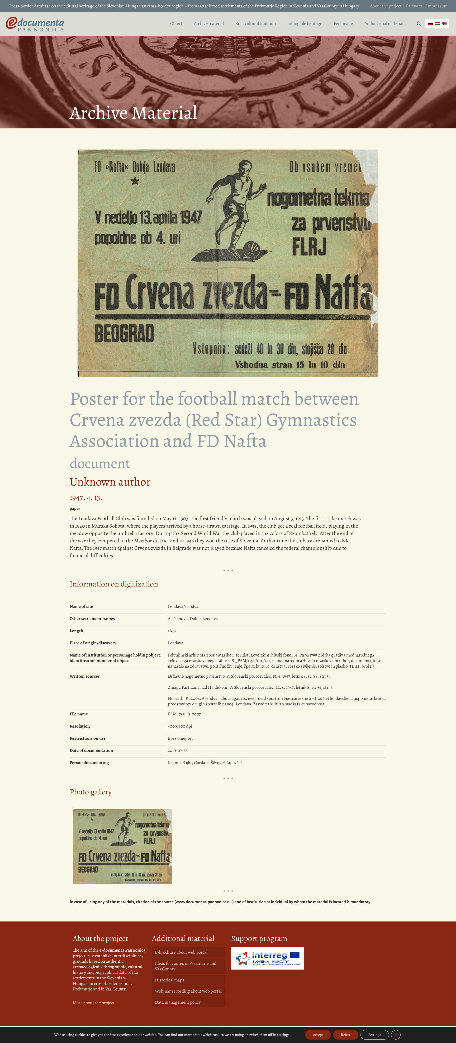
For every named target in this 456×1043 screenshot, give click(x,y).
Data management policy (178, 1002)
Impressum (437, 6)
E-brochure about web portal (181, 952)
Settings (374, 1034)
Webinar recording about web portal (188, 991)
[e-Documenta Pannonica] (34, 24)
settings (283, 1034)
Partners (414, 6)
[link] (267, 958)
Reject (345, 1034)
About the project (386, 6)
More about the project (94, 1003)
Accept (318, 1034)
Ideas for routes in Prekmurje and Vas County (185, 966)
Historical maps (169, 980)
